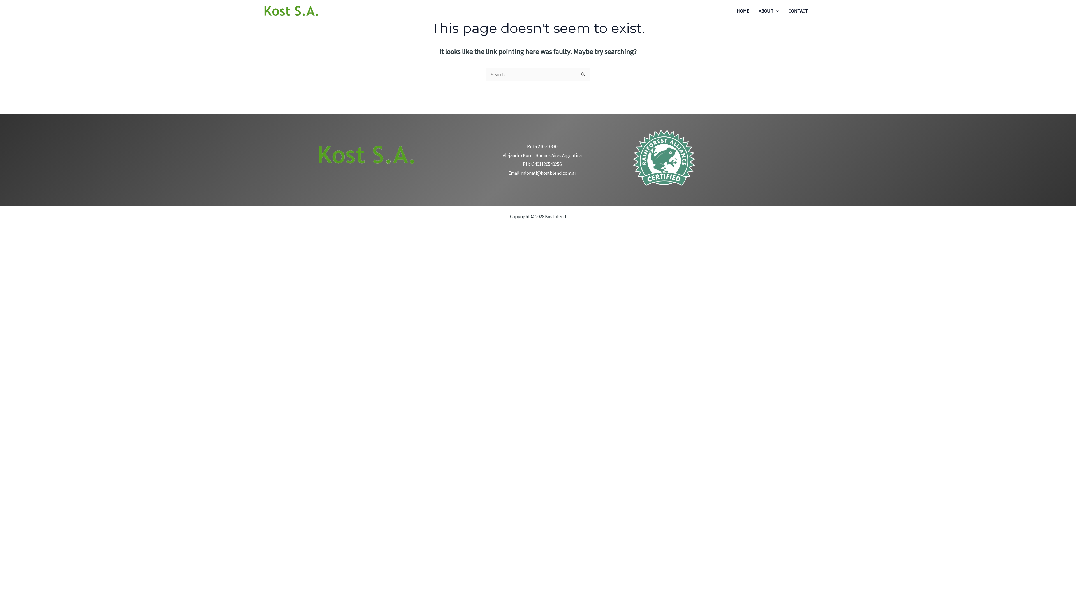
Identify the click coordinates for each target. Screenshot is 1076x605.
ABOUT (766, 11)
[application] (776, 11)
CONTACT (798, 11)
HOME (743, 11)
